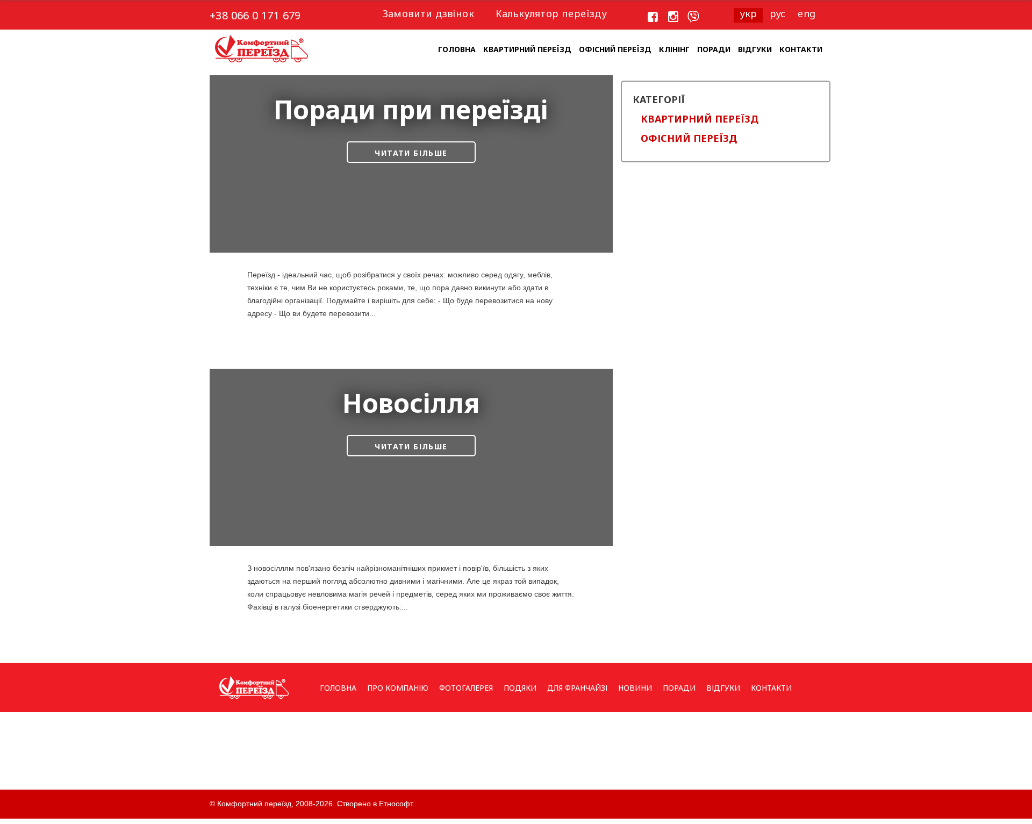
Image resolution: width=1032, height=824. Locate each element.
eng (806, 13)
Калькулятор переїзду (551, 13)
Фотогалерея (466, 688)
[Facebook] (653, 17)
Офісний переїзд (615, 49)
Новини (635, 688)
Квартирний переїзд (527, 49)
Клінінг (674, 49)
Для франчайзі (577, 688)
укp (748, 13)
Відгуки (755, 49)
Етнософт (395, 803)
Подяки (520, 688)
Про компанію (397, 688)
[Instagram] (673, 17)
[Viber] (693, 17)
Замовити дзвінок (428, 13)
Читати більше (411, 153)
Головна (457, 49)
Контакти (800, 49)
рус (778, 13)
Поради (713, 49)
